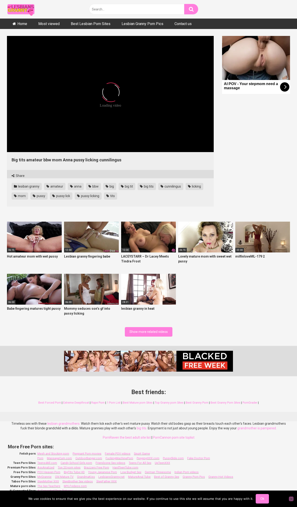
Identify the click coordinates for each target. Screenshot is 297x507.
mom (21, 196)
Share (20, 176)
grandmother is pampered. (257, 428)
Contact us (183, 24)
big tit (128, 186)
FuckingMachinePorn (119, 458)
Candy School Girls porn (76, 463)
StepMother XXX (48, 481)
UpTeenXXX (162, 463)
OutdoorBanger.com (88, 458)
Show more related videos (148, 332)
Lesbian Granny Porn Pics (142, 24)
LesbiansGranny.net (111, 476)
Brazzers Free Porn (96, 467)
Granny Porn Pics (194, 476)
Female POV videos (117, 453)
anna (77, 186)
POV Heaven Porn (48, 472)
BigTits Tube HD (74, 472)
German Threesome (158, 472)
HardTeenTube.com (125, 467)
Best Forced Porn (49, 402)
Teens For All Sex (140, 463)
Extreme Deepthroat (76, 402)
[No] (291, 499)
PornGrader (249, 402)
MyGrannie (44, 476)
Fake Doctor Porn (198, 458)
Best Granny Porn (197, 402)
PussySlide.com (173, 458)
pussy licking (89, 196)
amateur (56, 186)
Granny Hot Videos (220, 476)
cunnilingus (172, 186)
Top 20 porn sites (69, 467)
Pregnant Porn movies (87, 453)
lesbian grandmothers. (63, 423)
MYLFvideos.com (75, 486)
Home (22, 24)
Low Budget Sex (130, 472)
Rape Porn (98, 402)
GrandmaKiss (86, 476)
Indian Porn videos (186, 472)
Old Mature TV (64, 476)
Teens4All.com (47, 463)
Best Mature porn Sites (138, 402)
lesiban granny (28, 186)
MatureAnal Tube (139, 476)
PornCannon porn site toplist (173, 437)
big (111, 186)
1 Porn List (114, 402)
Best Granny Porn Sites (225, 402)
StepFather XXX (106, 481)
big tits (148, 186)
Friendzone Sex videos (110, 463)
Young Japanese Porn (102, 472)
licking (196, 186)
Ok (262, 499)
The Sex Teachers (48, 486)
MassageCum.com (59, 458)
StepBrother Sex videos (77, 481)
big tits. (142, 428)
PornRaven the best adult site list (127, 437)
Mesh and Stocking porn (53, 453)
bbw (95, 186)
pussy (40, 196)
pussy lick (62, 196)
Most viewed (49, 24)
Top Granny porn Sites (169, 402)
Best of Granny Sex (166, 476)
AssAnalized (45, 467)
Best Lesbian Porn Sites (90, 24)
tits (112, 196)
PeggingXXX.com (148, 458)
